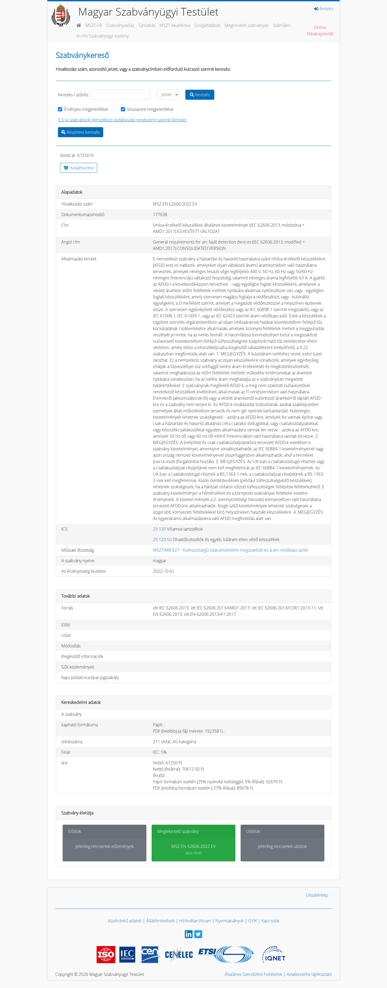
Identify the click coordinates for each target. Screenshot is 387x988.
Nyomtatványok (229, 921)
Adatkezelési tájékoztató (309, 974)
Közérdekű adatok (125, 921)
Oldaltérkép (317, 895)
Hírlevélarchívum (195, 921)
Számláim (282, 25)
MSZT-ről (93, 25)
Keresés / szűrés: (73, 95)
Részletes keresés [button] (83, 132)
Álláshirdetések (160, 921)
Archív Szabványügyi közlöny (102, 36)
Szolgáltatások (207, 25)
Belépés (326, 9)
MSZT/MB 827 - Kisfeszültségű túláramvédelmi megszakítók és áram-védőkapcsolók (230, 550)
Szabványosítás (120, 25)
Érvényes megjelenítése (86, 109)
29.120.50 (162, 539)
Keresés (202, 95)
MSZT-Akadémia (175, 25)
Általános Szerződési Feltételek (253, 974)
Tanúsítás (146, 25)
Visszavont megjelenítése (150, 109)
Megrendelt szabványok (247, 25)
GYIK (252, 921)
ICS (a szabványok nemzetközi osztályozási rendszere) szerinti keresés (122, 120)
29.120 (159, 529)
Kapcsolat (270, 921)
